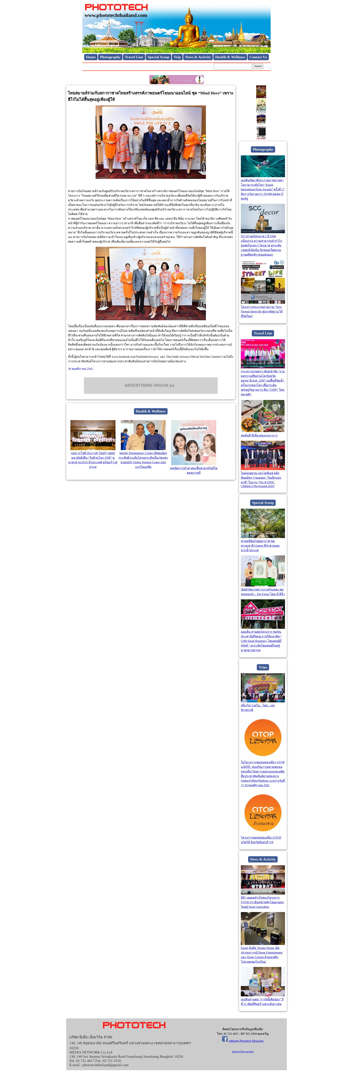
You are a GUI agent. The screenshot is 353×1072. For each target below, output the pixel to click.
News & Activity (198, 57)
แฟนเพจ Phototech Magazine (246, 1040)
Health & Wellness (230, 57)
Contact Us (258, 57)
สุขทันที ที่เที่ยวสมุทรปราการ (259, 435)
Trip (177, 57)
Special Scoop (158, 57)
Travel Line (134, 57)
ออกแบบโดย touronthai (243, 1051)
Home (91, 57)
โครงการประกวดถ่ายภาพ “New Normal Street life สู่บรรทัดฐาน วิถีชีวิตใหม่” (262, 311)
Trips (263, 667)
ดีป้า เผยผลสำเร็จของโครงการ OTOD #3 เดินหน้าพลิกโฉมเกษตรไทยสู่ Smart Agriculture (262, 902)
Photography (110, 57)
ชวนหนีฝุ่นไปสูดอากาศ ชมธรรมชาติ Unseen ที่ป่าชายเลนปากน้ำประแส (260, 545)
